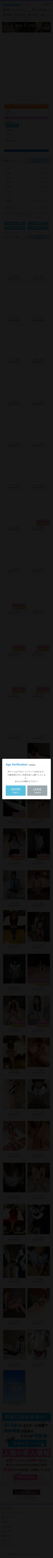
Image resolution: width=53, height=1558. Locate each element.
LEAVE (37, 790)
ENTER (15, 790)
